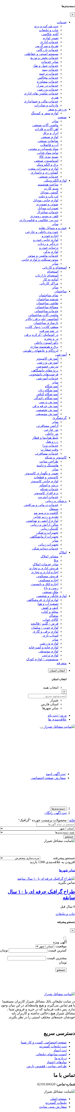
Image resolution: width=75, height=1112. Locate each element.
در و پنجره (51, 338)
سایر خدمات (49, 62)
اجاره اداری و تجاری (44, 572)
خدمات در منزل (47, 85)
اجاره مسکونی (48, 580)
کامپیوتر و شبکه (56, 457)
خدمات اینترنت (48, 497)
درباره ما (61, 1058)
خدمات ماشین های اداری (41, 93)
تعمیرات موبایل (48, 208)
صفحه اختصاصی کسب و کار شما (44, 1042)
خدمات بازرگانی (47, 50)
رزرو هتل (52, 441)
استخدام (52, 271)
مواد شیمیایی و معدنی (43, 149)
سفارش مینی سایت (53, 1106)
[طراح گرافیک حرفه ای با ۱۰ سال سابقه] (46, 878)
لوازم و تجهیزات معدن (43, 168)
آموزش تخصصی (47, 410)
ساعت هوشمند (48, 184)
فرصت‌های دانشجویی (43, 374)
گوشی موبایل (49, 192)
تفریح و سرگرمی (46, 46)
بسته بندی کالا (48, 156)
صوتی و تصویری (47, 204)
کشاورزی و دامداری (44, 172)
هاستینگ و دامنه (47, 465)
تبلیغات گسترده (56, 1103)
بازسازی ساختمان (46, 323)
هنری (54, 97)
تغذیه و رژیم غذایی (45, 517)
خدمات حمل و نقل (45, 65)
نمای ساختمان (48, 295)
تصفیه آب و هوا (48, 604)
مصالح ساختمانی (46, 307)
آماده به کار (50, 279)
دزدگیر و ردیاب (48, 244)
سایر (55, 121)
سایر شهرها (67, 870)
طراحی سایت (48, 461)
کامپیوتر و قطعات (46, 477)
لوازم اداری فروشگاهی (42, 600)
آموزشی (61, 354)
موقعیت (61, 946)
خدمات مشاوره (47, 81)
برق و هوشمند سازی (44, 346)
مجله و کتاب (49, 611)
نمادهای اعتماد (57, 1062)
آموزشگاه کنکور (47, 394)
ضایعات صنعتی (48, 141)
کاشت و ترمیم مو (46, 513)
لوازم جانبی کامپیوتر (44, 481)
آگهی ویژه (60, 942)
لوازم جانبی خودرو (45, 240)
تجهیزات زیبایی (48, 544)
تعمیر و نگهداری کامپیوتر (41, 473)
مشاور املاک (49, 556)
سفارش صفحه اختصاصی (48, 778)
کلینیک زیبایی (49, 528)
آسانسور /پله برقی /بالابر (41, 319)
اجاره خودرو (50, 236)
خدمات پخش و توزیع (44, 58)
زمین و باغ (51, 588)
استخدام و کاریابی (54, 267)
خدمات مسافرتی (46, 453)
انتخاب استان (57, 670)
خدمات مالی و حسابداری (41, 101)
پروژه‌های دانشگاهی (44, 370)
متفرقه (62, 663)
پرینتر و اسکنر (48, 485)
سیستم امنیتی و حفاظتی (41, 54)
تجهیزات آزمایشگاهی (44, 536)
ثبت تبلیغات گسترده (53, 1046)
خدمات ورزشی (47, 89)
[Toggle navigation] (41, 727)
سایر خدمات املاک (45, 564)
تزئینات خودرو (48, 247)
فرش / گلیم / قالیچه (44, 623)
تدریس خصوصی (47, 366)
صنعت (62, 117)
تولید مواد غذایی (47, 153)
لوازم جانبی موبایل (45, 200)
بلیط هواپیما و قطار (45, 437)
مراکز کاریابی (49, 283)
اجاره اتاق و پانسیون (44, 584)
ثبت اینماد (60, 1050)
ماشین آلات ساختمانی (43, 315)
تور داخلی (51, 433)
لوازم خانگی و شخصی (51, 596)
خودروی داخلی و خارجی (41, 232)
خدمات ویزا (50, 445)
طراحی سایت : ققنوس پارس (46, 1066)
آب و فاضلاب (49, 145)
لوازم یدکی (50, 251)
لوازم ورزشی (49, 643)
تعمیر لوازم (50, 38)
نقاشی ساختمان (47, 303)
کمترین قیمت (57, 950)
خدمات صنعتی (48, 176)
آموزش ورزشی (47, 362)
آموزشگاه (51, 386)
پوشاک (53, 615)
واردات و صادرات (46, 105)
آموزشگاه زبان (48, 390)
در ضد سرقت (48, 331)
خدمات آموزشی (47, 378)
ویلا (56, 560)
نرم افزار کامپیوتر (46, 493)
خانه (72, 820)
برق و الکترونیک (47, 164)
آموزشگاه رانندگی (46, 398)
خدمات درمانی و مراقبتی (41, 505)
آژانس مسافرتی (47, 426)
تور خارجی (51, 429)
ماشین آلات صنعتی (45, 125)
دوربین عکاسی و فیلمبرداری (38, 220)
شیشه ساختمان (47, 299)
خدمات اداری (49, 42)
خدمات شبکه (49, 489)
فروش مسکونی (47, 576)
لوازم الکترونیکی (55, 180)
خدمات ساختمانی (46, 311)
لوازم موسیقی (48, 651)
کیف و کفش (49, 608)
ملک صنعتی (50, 592)
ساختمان (60, 291)
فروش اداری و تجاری (43, 568)
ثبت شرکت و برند (46, 26)
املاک (63, 552)
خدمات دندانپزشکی (45, 548)
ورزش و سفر (57, 109)
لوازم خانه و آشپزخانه (43, 647)
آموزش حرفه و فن (45, 406)
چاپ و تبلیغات (48, 30)
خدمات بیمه (50, 69)
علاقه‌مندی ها (57, 719)
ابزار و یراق (50, 133)
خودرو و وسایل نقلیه (53, 228)
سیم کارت (51, 188)
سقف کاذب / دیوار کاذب (41, 327)
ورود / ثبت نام (57, 715)
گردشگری (59, 418)
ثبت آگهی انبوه (56, 774)
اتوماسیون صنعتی (46, 160)
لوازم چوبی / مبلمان (44, 627)
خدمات (62, 22)
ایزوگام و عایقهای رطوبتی (40, 350)
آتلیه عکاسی (49, 34)
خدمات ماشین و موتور (43, 255)
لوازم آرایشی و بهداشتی (42, 520)
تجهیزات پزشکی (47, 532)
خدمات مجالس (48, 77)
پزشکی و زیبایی (56, 501)
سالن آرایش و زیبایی (44, 524)
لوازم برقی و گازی (45, 631)
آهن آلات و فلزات (46, 129)
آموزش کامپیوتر (47, 358)
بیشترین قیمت (57, 958)
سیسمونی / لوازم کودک (42, 659)
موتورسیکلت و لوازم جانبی (39, 259)
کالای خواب (50, 619)
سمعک (53, 509)
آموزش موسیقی (47, 414)
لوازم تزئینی (50, 655)
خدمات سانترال (47, 212)
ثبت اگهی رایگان (55, 813)
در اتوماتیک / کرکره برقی (41, 335)
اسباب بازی (50, 635)
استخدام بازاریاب (46, 275)
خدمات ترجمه (48, 73)
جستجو (69, 836)
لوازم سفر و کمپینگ (44, 113)
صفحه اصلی (58, 1099)
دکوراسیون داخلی (46, 342)
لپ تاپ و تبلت (48, 196)
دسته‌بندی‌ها (58, 808)
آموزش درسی (48, 402)
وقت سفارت (49, 449)
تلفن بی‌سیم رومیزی (44, 216)
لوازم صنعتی (49, 137)
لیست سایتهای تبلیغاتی (51, 1054)
